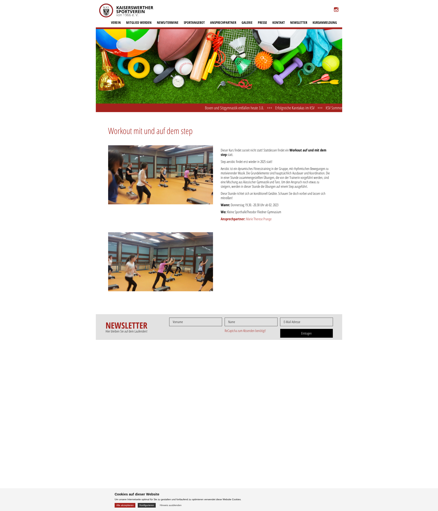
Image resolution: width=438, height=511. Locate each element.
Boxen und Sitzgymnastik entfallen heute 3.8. (215, 108)
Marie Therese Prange (246, 218)
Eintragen (306, 333)
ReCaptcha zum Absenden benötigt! (245, 330)
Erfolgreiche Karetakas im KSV (275, 108)
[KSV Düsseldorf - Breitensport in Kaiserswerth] (124, 12)
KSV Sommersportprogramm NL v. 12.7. (332, 108)
